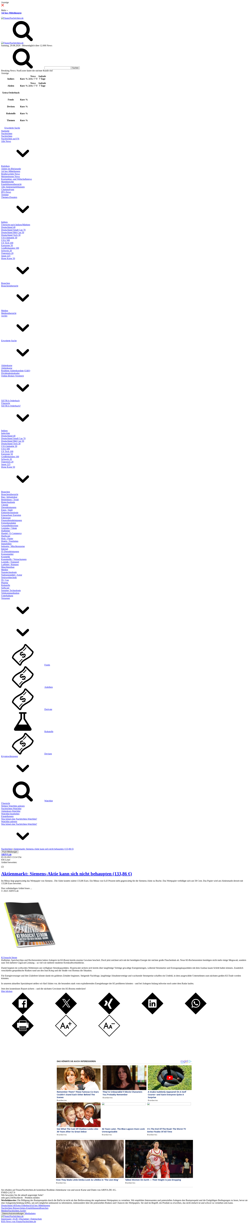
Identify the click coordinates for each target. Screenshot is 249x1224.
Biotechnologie (8, 502)
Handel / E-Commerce (11, 533)
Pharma (4, 582)
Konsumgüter (7, 554)
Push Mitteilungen (9, 852)
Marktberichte (7, 181)
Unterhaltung (7, 595)
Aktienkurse (6, 365)
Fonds (47, 665)
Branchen (5, 283)
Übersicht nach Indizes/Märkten (15, 224)
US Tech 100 (7, 243)
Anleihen (48, 687)
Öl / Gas (5, 580)
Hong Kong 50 (8, 258)
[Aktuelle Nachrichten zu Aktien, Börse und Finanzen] (12, 18)
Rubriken (5, 166)
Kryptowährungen (9, 756)
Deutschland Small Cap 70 (13, 230)
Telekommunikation (10, 593)
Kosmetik (5, 556)
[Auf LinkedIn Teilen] (152, 1013)
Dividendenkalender (10, 373)
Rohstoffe (5, 585)
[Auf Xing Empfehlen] (109, 1013)
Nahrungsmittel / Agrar (11, 575)
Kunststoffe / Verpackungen (14, 559)
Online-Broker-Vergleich (12, 376)
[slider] (5, 864)
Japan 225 (5, 256)
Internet (4, 549)
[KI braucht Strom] (28, 955)
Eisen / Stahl (7, 510)
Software (5, 588)
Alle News (6, 141)
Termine (5, 194)
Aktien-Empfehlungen (29, 1208)
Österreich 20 (7, 253)
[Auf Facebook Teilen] (22, 1013)
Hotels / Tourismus (9, 541)
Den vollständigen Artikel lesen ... (16, 888)
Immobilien (6, 543)
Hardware (5, 536)
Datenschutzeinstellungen (13, 1213)
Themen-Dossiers (9, 197)
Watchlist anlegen (9, 821)
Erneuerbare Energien (11, 515)
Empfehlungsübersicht (11, 184)
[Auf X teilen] (66, 1013)
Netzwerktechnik (9, 577)
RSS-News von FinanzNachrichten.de (18, 1221)
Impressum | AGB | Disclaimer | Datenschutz (21, 1219)
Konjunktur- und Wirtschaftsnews (16, 179)
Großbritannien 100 (10, 248)
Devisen (48, 753)
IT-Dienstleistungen (10, 551)
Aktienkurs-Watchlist (10, 811)
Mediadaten (30, 1213)
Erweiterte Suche (12, 128)
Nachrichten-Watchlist (11, 808)
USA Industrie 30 (9, 237)
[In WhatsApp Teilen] (195, 1013)
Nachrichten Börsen (10, 1208)
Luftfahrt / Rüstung (10, 564)
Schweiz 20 (6, 250)
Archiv (4, 316)
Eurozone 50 (7, 245)
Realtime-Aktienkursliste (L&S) (15, 370)
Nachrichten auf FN (10, 138)
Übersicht (5, 403)
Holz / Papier (7, 538)
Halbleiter (5, 530)
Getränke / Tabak (9, 528)
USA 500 (5, 240)
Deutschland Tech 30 (10, 235)
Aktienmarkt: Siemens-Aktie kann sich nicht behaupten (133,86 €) (66, 873)
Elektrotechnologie (9, 512)
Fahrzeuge (6, 518)
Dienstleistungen (8, 507)
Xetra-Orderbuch (23, 1205)
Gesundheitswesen (9, 525)
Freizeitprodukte (8, 523)
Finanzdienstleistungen (11, 520)
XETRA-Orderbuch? (11, 406)
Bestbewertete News (10, 174)
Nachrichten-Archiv (17, 1210)
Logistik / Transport (10, 562)
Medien (4, 310)
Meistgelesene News (10, 176)
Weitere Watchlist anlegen (13, 806)
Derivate (48, 709)
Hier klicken (6, 991)
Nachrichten (6, 133)
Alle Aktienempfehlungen (13, 187)
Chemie (4, 505)
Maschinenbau (7, 567)
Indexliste (5, 433)
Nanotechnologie (9, 572)
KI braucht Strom (9, 957)
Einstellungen (7, 816)
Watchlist (48, 801)
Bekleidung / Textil (10, 499)
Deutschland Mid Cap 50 (12, 232)
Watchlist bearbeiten (10, 813)
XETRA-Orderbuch (10, 400)
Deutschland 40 (8, 227)
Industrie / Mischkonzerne (13, 546)
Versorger (5, 598)
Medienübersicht (8, 313)
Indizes (4, 222)
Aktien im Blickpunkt (11, 168)
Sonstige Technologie (11, 590)
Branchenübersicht (9, 286)
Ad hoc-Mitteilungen (11, 13)
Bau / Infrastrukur (9, 497)
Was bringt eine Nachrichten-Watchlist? (19, 819)
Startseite (5, 131)
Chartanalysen (7, 189)
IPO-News (6, 192)
